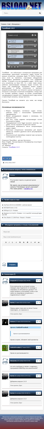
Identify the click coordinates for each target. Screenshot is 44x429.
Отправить (12, 264)
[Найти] (40, 13)
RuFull (12, 302)
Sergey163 (13, 280)
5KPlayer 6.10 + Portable (11, 210)
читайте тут (28, 188)
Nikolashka (13, 361)
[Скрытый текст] (35, 242)
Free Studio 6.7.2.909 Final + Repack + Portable (17, 217)
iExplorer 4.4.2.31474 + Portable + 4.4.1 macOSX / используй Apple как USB (22, 214)
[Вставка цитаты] (38, 242)
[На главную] (22, 5)
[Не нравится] (3, 158)
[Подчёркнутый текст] (12, 242)
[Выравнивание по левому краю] (20, 242)
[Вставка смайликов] (31, 242)
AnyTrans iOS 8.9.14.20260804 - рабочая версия (18, 205)
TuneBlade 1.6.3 (14, 147)
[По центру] (23, 242)
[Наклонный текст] (9, 242)
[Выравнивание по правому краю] (27, 242)
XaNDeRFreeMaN (15, 347)
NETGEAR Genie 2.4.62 (10, 207)
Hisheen (12, 321)
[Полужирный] (5, 242)
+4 (7, 158)
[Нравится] (10, 158)
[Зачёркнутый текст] (16, 242)
